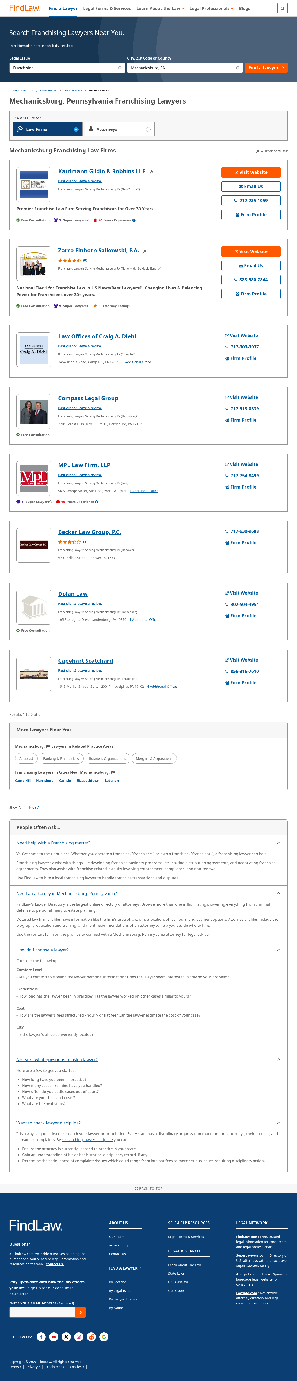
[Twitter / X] (66, 1336)
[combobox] (67, 68)
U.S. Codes (176, 1290)
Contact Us (117, 1254)
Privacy (33, 1367)
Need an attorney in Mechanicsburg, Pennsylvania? (66, 893)
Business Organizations (107, 758)
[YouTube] (53, 1336)
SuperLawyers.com (251, 1255)
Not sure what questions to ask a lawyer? (57, 1059)
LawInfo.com (246, 1293)
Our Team (116, 1236)
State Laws (176, 1273)
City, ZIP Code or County (149, 58)
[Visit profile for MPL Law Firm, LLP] (34, 478)
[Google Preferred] (103, 1336)
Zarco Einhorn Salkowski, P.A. (98, 250)
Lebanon (112, 780)
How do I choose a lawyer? (42, 950)
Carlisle (65, 780)
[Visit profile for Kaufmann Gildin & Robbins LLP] (34, 184)
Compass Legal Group (88, 398)
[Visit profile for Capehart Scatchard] (34, 674)
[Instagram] (78, 1336)
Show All (16, 807)
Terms (14, 1367)
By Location (118, 1282)
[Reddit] (91, 1336)
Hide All (35, 807)
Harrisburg (45, 780)
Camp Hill (23, 780)
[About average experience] (134, 220)
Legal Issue (19, 58)
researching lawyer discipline (87, 1139)
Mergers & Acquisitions (154, 758)
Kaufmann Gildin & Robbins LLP (102, 171)
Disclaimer (54, 1367)
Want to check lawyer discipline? (48, 1123)
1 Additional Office (136, 362)
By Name (116, 1308)
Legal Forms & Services (186, 1236)
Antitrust (26, 758)
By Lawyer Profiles (123, 1299)
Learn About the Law (184, 1265)
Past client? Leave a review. (80, 181)
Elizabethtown (87, 780)
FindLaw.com (246, 1236)
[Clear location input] (237, 68)
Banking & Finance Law (61, 758)
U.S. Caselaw (178, 1282)
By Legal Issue (120, 1290)
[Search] (282, 8)
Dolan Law (73, 593)
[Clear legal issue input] (120, 68)
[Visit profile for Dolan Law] (34, 607)
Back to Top (151, 1188)
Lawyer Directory (21, 90)
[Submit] (80, 1312)
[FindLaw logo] (27, 8)
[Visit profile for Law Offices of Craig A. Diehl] (34, 350)
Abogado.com (247, 1274)
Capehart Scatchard (85, 660)
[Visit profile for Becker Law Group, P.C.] (34, 545)
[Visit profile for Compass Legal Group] (34, 411)
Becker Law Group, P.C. (89, 532)
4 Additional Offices (162, 686)
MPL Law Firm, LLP (84, 465)
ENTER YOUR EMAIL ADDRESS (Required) (41, 1303)
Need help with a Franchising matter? (53, 843)
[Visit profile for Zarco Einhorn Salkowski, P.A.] (34, 264)
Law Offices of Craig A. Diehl (97, 336)
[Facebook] (41, 1336)
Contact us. (55, 1264)
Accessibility (118, 1245)
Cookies (76, 1367)
